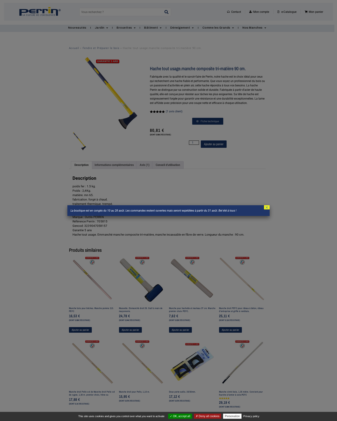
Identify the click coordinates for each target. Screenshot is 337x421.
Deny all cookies (208, 416)
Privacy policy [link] (251, 416)
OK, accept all (181, 416)
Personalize (232, 416)
